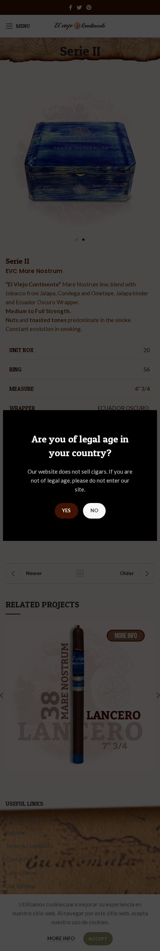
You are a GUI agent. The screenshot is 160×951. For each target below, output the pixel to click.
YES (66, 510)
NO (94, 510)
